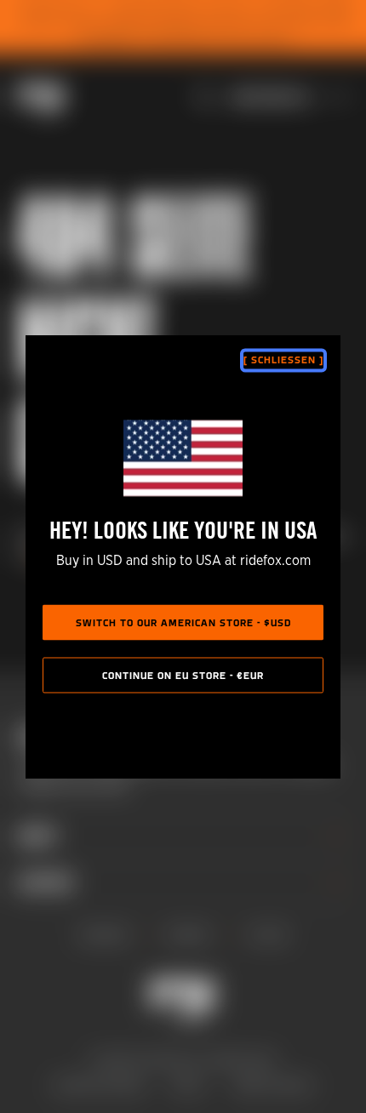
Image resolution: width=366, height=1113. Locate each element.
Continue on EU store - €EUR (183, 676)
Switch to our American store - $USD (183, 624)
